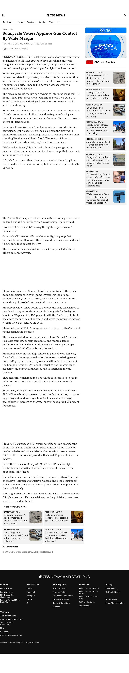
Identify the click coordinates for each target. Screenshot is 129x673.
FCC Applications (86, 602)
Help (2, 628)
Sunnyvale (12, 546)
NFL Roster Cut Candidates (7, 596)
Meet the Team (59, 588)
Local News (8, 29)
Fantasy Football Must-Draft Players (10, 601)
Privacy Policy (111, 588)
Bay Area (7, 22)
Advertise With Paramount (11, 619)
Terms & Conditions (61, 603)
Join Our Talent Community (7, 623)
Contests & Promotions (63, 596)
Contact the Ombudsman (11, 635)
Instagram (31, 596)
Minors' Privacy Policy (114, 603)
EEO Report (84, 606)
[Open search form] (125, 15)
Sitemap (56, 607)
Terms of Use (111, 599)
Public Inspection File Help (88, 597)
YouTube (30, 588)
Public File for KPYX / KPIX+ (88, 592)
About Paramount (8, 616)
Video (52, 22)
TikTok (29, 599)
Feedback (4, 632)
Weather (31, 22)
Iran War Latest (6, 592)
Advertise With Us (61, 599)
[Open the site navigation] (20, 15)
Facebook (31, 592)
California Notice (112, 592)
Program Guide (59, 592)
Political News (6, 588)
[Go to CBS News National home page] (56, 15)
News (20, 22)
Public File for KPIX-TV (89, 588)
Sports (42, 22)
